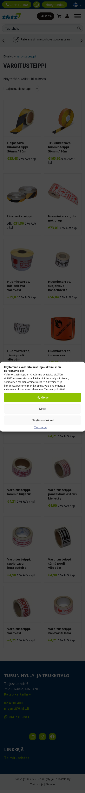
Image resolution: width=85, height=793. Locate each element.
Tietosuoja (40, 427)
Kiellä (42, 409)
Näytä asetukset (43, 420)
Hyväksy (43, 397)
